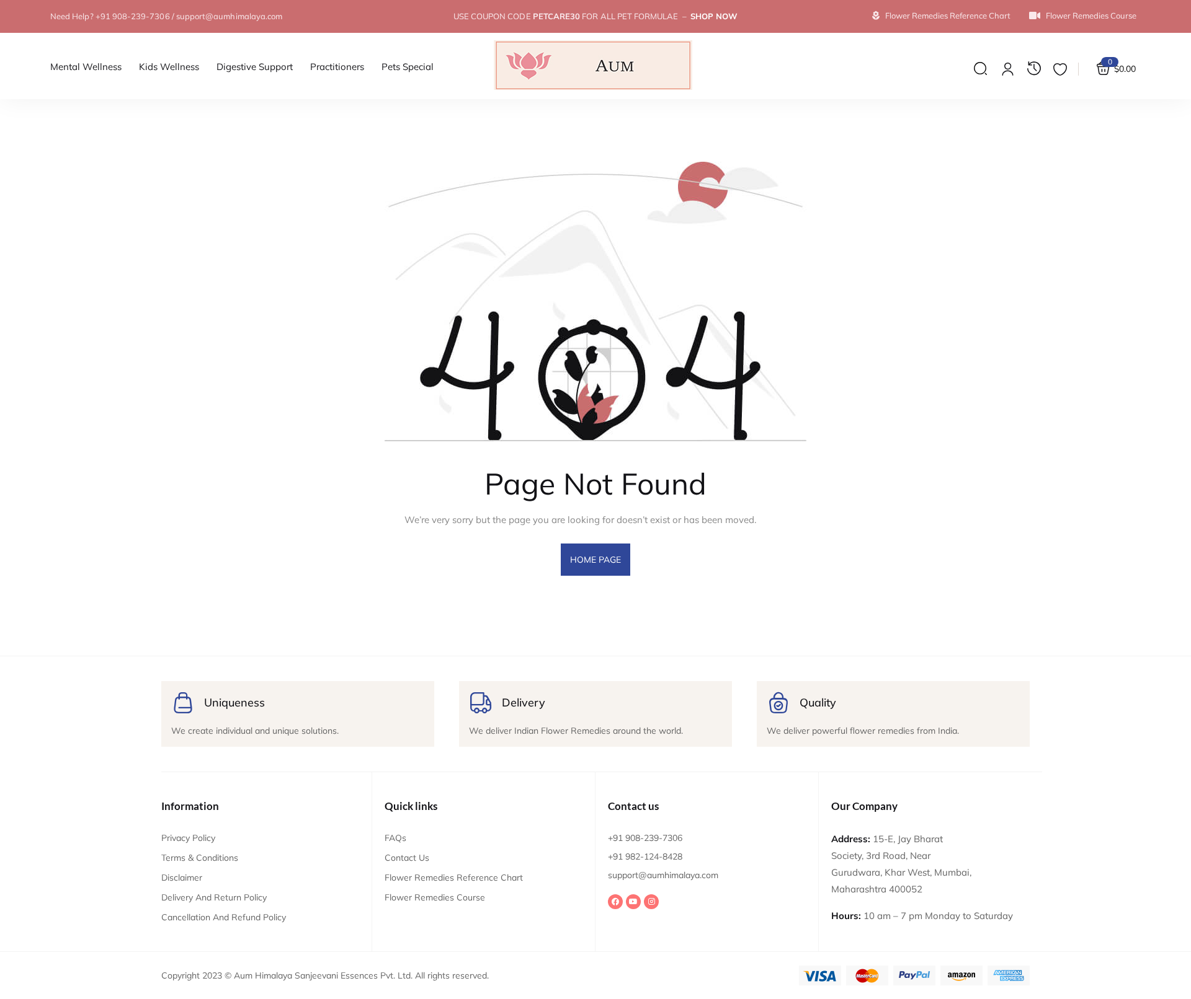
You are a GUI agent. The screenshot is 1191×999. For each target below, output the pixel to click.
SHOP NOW (714, 16)
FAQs (395, 837)
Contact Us (407, 857)
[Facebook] (615, 901)
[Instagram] (651, 901)
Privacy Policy (188, 837)
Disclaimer (181, 877)
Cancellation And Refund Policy (223, 917)
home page (596, 559)
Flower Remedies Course (435, 897)
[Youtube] (633, 901)
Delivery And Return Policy (214, 897)
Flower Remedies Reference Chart (454, 877)
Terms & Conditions (199, 857)
